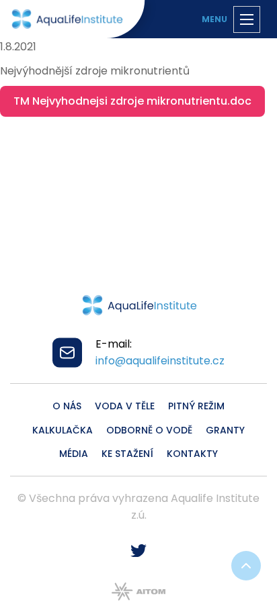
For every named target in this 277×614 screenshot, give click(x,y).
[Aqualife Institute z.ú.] (66, 19)
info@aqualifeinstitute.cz (160, 360)
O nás (66, 406)
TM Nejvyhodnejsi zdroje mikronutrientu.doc (132, 101)
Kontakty (192, 453)
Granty (225, 430)
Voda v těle (125, 406)
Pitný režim (196, 406)
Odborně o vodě (149, 430)
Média (73, 453)
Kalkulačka (62, 430)
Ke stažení (127, 453)
